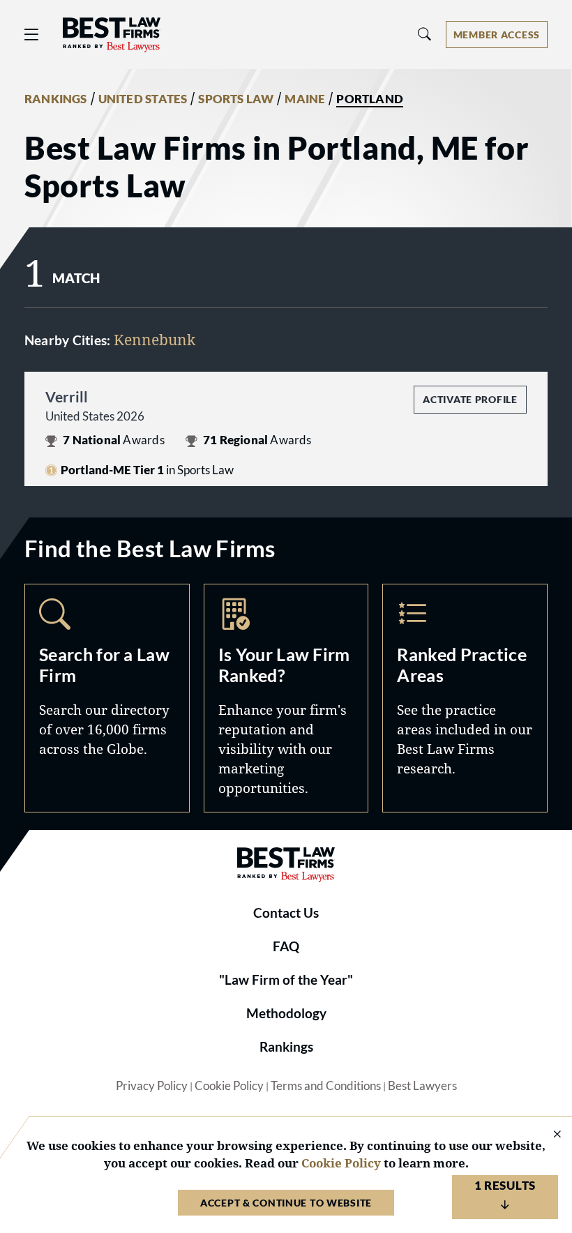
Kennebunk (154, 339)
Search (107, 698)
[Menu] (31, 34)
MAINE (305, 99)
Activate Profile (470, 399)
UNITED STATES (143, 99)
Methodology (286, 1013)
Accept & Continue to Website (286, 1203)
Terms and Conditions (326, 1086)
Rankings (286, 1046)
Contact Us (286, 913)
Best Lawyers (422, 1086)
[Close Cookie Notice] (548, 1135)
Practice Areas (465, 698)
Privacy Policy (152, 1086)
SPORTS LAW (235, 99)
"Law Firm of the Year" (286, 980)
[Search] (425, 35)
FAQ (286, 946)
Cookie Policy (229, 1086)
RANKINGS (55, 99)
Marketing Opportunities (286, 698)
